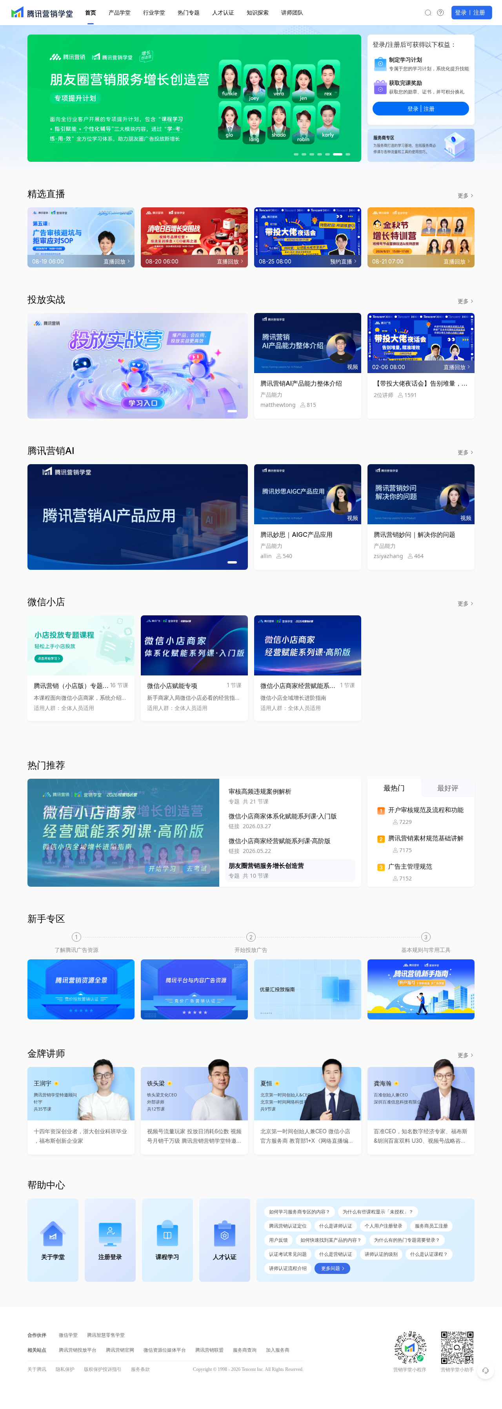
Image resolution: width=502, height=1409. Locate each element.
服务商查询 (244, 1350)
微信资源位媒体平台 (165, 1350)
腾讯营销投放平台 (77, 1350)
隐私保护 (65, 1369)
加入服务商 (277, 1350)
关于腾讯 (36, 1369)
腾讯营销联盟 (209, 1350)
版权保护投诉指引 (103, 1369)
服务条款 (140, 1369)
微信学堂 (68, 1335)
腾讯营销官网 (120, 1350)
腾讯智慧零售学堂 (106, 1335)
